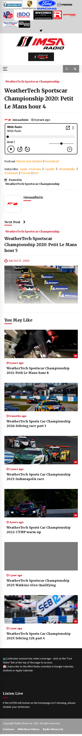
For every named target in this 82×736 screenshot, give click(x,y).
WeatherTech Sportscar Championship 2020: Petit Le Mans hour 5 (40, 244)
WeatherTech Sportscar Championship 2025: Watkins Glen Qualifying (37, 583)
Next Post (12, 222)
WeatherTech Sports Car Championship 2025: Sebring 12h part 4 (38, 636)
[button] (67, 69)
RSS (36, 173)
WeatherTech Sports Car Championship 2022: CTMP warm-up (38, 530)
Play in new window (29, 161)
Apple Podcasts (30, 169)
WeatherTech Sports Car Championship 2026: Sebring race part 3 (38, 423)
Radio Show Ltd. (53, 729)
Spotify (50, 169)
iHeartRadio (67, 169)
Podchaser (11, 173)
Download (52, 161)
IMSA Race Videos (28, 729)
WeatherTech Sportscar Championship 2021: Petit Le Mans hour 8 (37, 370)
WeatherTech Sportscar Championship (32, 81)
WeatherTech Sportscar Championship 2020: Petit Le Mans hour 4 (38, 98)
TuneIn (26, 173)
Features (8, 729)
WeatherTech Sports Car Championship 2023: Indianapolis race (38, 476)
